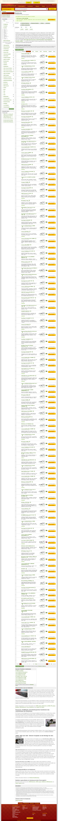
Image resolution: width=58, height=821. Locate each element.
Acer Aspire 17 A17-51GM (26, 187)
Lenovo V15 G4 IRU (25, 646)
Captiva (5, 33)
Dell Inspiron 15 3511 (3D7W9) (22, 18)
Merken (28, 2)
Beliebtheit (28, 51)
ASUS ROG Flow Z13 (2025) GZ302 (28, 375)
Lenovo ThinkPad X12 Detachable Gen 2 (29, 383)
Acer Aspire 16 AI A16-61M (26, 116)
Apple (5, 30)
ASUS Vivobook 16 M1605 (26, 164)
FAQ (33, 814)
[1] (42, 57)
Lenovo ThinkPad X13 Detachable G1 (21, 672)
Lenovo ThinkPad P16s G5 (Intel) (21, 673)
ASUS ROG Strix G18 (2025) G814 (27, 459)
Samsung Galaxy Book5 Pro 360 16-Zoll (29, 331)
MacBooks (18, 707)
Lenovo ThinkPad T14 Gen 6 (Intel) (28, 77)
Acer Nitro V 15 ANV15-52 (26, 339)
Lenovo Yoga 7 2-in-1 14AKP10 (27, 622)
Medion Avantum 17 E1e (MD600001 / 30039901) (28, 593)
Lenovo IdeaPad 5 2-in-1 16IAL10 (27, 635)
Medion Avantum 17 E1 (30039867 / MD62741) (28, 257)
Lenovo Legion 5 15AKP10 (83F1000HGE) (26, 535)
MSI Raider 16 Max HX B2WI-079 (21, 681)
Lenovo (5, 39)
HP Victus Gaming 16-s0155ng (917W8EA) (27, 496)
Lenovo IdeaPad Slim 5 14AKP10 (27, 60)
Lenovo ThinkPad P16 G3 (20, 680)
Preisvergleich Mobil (15, 810)
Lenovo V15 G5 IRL (25, 231)
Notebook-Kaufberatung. (34, 777)
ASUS (5, 31)
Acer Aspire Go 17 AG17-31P (26, 280)
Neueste (36, 51)
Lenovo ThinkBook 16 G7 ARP (27, 251)
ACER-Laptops (39, 705)
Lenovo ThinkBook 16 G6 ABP (27, 171)
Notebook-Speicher (25, 23)
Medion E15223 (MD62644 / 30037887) (28, 641)
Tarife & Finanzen (15, 817)
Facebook (44, 814)
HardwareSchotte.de (18, 11)
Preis (33, 51)
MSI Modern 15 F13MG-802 (26, 423)
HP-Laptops (53, 705)
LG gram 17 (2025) (24, 182)
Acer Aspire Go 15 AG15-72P (26, 528)
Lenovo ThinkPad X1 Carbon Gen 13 (28, 489)
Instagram (44, 815)
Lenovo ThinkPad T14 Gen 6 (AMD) (28, 574)
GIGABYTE (5, 36)
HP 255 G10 (23, 104)
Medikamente (14, 816)
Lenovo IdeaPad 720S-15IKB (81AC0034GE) (26, 611)
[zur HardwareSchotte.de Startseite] (9, 5)
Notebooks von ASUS (46, 705)
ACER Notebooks (32, 781)
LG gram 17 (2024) (24, 399)
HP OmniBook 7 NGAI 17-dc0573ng (21, 676)
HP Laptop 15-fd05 (25, 394)
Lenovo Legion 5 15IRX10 (26, 152)
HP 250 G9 (23, 568)
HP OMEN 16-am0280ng (19, 670)
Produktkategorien (6, 9)
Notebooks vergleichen (42, 666)
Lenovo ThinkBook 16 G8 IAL (27, 97)
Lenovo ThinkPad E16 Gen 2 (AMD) (28, 521)
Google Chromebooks (19, 800)
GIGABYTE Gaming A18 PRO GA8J (28, 652)
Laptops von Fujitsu (40, 707)
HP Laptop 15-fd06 (25, 441)
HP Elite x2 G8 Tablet (25, 502)
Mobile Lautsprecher (26, 24)
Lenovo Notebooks (30, 707)
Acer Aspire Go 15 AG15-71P (26, 363)
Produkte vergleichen (19, 49)
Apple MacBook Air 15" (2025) (27, 368)
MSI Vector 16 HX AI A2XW (26, 481)
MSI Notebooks (23, 707)
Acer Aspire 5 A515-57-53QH (26, 540)
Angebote (50, 51)
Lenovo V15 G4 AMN (25, 53)
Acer (4, 29)
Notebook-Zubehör (6, 16)
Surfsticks (48, 23)
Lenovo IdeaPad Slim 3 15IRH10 (27, 616)
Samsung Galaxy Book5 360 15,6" (27, 297)
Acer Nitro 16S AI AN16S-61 (26, 89)
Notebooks (5, 13)
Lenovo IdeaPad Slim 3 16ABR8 (27, 428)
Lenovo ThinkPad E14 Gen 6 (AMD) (28, 628)
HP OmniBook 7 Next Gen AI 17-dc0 (28, 207)
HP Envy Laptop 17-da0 (25, 261)
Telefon (13, 815)
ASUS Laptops (39, 781)
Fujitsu (5, 35)
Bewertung (45, 51)
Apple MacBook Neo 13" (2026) (27, 471)
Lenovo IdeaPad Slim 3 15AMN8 (27, 357)
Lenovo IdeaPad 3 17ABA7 (26, 71)
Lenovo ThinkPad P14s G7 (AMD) (21, 677)
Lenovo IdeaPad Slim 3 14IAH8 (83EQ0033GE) (27, 390)
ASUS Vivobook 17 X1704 (26, 193)
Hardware (4, 11)
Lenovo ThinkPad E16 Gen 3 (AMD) (28, 225)
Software (13, 813)
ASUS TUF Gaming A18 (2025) (27, 292)
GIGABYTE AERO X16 (25, 311)
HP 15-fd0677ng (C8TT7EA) (26, 598)
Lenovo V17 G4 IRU (25, 324)
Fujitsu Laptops (19, 783)
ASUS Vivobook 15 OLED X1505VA (28, 658)
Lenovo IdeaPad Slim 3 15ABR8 (27, 476)
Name (41, 51)
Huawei (5, 38)
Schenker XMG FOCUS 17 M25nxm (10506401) (28, 406)
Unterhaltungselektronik (16, 812)
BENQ (5, 32)
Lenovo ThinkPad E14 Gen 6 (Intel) (28, 465)
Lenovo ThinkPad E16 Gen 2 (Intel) (28, 434)
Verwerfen (36, 2)
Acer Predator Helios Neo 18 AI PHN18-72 (29, 268)
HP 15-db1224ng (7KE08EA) (26, 580)
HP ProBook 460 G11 (25, 83)
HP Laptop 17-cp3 (24, 200)
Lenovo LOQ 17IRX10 (25, 244)
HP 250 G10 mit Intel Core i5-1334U (28, 158)
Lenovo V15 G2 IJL (25, 508)
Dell (4, 34)
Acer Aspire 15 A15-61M (25, 220)
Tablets (42, 23)
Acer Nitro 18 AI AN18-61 (26, 129)
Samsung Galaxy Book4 (26, 122)
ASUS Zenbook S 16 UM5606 (26, 411)
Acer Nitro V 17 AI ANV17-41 (26, 318)
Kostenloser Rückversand (37, 810)
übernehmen (11, 108)
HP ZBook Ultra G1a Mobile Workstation (29, 274)
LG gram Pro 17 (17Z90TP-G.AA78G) (28, 177)
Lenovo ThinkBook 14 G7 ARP (27, 447)
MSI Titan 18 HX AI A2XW (26, 416)
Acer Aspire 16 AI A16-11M (26, 351)
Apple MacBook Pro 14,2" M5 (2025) (28, 603)
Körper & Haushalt (15, 814)
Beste (54, 51)
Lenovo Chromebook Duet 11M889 (28, 238)
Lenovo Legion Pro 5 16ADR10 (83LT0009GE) (27, 136)
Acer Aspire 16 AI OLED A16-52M (27, 587)
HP (4, 37)
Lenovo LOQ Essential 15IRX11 (27, 286)
